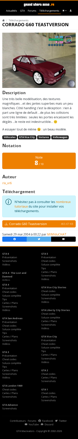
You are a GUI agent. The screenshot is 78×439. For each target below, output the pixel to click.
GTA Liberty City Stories (55, 310)
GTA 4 (5, 284)
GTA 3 (5, 352)
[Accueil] (3, 20)
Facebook (47, 420)
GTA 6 (5, 253)
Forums (32, 10)
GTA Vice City (27, 137)
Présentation (9, 257)
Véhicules (10, 137)
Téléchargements (49, 10)
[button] (70, 10)
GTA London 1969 (12, 385)
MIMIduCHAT (56, 234)
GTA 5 (44, 253)
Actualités (11, 10)
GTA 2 (44, 370)
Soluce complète (50, 264)
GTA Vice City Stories (53, 287)
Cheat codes (48, 261)
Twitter (62, 420)
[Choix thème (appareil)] (64, 10)
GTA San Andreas (12, 318)
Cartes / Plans (49, 272)
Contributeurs (18, 420)
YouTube (33, 424)
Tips (43, 268)
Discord (48, 424)
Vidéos (6, 264)
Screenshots (9, 261)
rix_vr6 (7, 183)
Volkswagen (60, 137)
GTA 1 (44, 389)
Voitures (44, 137)
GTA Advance (10, 405)
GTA (22, 10)
